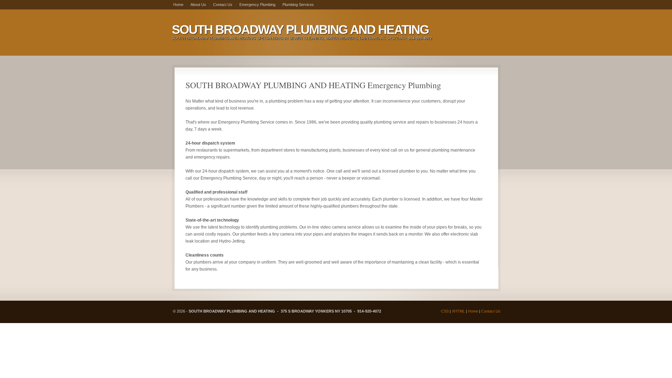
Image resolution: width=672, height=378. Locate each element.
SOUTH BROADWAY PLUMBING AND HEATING (300, 29)
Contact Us (490, 311)
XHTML (458, 311)
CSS (445, 311)
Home (473, 311)
